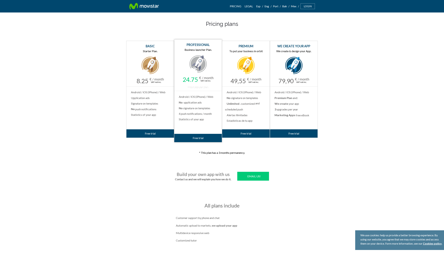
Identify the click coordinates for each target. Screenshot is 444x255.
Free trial (150, 133)
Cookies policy (432, 243)
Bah (284, 6)
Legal (249, 6)
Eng (266, 6)
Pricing (235, 6)
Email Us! (254, 176)
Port (275, 6)
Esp (258, 6)
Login (308, 6)
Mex (293, 6)
